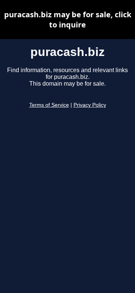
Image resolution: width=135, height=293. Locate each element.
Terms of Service (49, 105)
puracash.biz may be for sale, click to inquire (67, 19)
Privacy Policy (90, 105)
